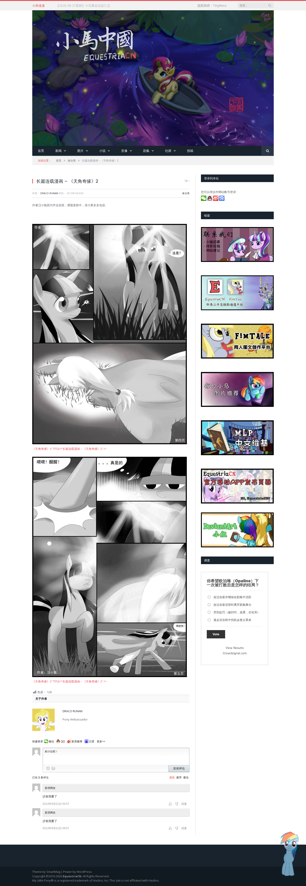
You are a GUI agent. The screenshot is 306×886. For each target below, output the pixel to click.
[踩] (177, 803)
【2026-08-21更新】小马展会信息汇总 (83, 6)
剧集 (146, 151)
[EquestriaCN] (153, 77)
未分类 (186, 193)
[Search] (267, 151)
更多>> (101, 741)
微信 (51, 741)
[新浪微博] (216, 200)
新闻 (58, 151)
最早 (179, 777)
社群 (168, 151)
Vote (216, 634)
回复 (184, 803)
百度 (91, 741)
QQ (63, 741)
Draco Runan (49, 193)
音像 (124, 151)
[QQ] (210, 200)
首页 (41, 151)
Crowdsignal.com (235, 653)
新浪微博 (76, 741)
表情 (48, 768)
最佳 (186, 777)
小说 (102, 151)
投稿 (190, 151)
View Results (235, 648)
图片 (80, 151)
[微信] (204, 200)
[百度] (222, 200)
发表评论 (179, 768)
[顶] (171, 803)
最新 (172, 777)
